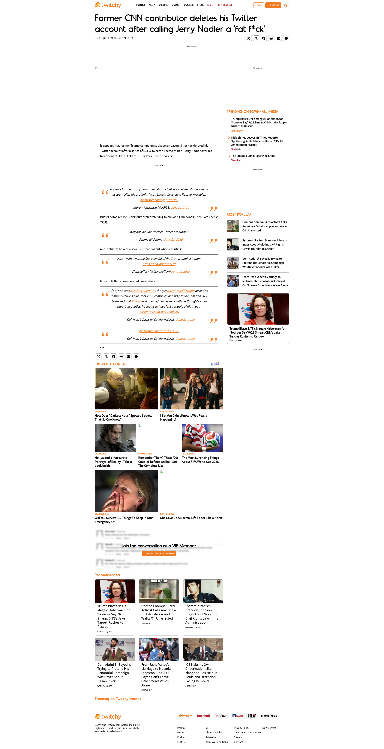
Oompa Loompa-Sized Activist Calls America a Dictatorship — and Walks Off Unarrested (264, 226)
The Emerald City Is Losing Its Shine (253, 155)
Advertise (211, 737)
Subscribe (273, 5)
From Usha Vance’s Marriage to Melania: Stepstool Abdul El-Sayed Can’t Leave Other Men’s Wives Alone (265, 281)
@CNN (135, 301)
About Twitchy (214, 732)
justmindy (146, 623)
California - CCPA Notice (247, 732)
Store (200, 5)
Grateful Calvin (193, 627)
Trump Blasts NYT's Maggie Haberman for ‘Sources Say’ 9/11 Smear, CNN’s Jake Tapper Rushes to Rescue (259, 123)
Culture (163, 5)
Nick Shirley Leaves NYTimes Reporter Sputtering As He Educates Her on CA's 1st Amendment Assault (257, 141)
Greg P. (98, 38)
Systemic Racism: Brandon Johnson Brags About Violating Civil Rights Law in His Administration (201, 614)
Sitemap (238, 737)
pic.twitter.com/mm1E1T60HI (159, 331)
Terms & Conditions (217, 742)
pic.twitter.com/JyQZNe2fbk (159, 200)
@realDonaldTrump (180, 291)
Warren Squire (104, 632)
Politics (140, 5)
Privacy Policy (241, 728)
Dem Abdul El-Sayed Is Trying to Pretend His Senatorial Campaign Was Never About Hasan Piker (114, 673)
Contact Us (240, 742)
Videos (175, 5)
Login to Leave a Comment (159, 553)
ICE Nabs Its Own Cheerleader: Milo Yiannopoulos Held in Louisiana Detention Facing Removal (201, 673)
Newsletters (269, 728)
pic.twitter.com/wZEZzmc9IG (159, 312)
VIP (207, 728)
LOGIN (258, 5)
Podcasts (188, 5)
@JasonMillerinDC (142, 291)
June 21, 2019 (180, 208)
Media (152, 5)
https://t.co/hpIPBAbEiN (159, 264)
